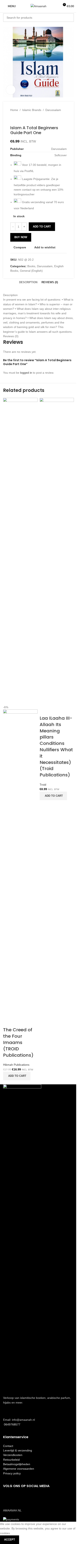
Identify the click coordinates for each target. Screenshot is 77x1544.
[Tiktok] (30, 1498)
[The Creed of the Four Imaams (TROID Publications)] (20, 551)
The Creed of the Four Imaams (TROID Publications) (18, 1042)
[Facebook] (8, 1498)
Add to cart (42, 226)
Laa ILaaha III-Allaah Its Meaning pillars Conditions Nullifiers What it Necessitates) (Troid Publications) (56, 746)
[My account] (55, 6)
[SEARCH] (69, 17)
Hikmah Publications (16, 1064)
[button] (16, 1076)
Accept (9, 1539)
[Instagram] (19, 1498)
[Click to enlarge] (10, 89)
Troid (43, 784)
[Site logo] (38, 6)
